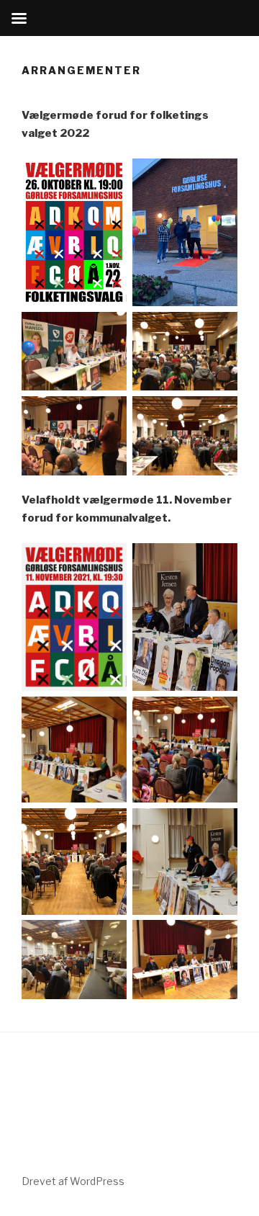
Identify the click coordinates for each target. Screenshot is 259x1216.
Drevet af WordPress (73, 1181)
